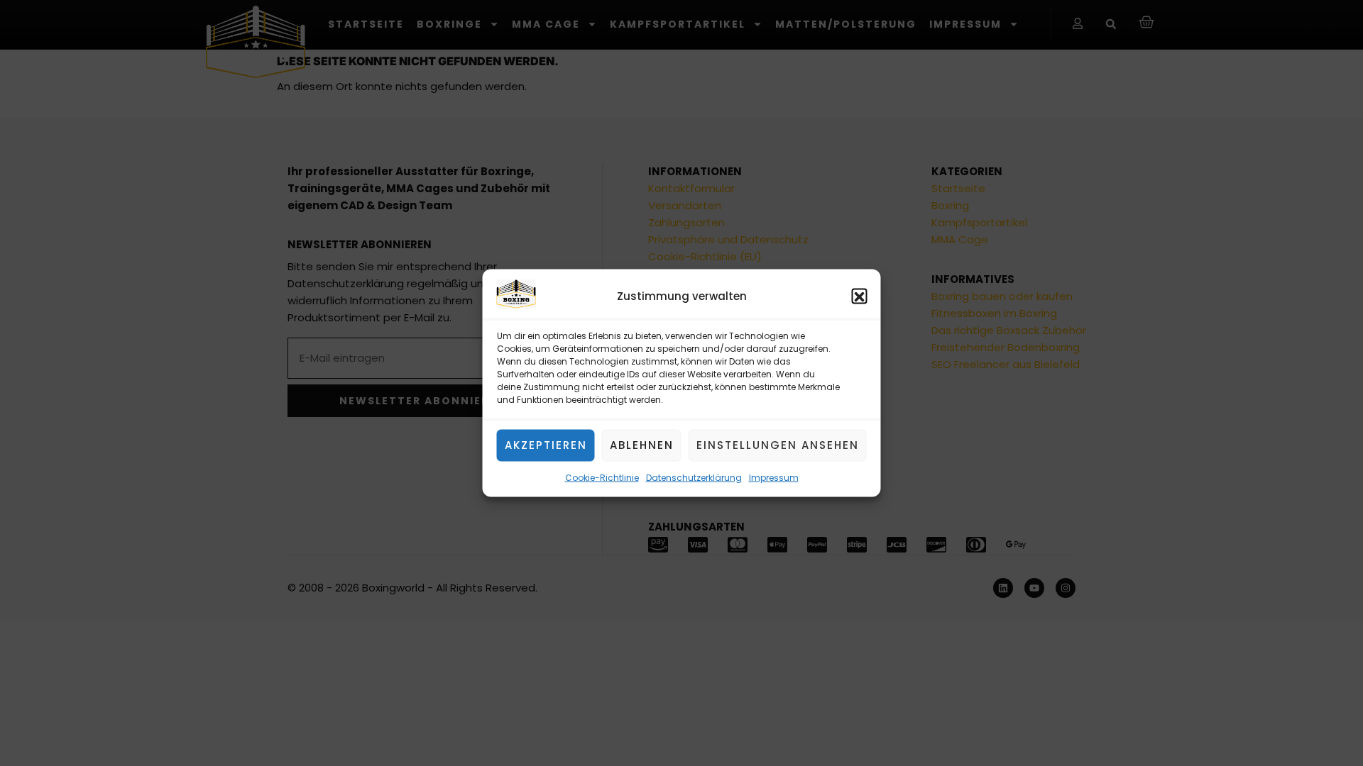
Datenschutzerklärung (694, 478)
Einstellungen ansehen (777, 445)
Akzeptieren (546, 445)
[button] (860, 296)
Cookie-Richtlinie (602, 478)
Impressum (774, 478)
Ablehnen (642, 445)
